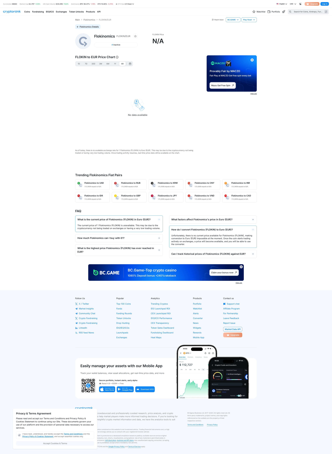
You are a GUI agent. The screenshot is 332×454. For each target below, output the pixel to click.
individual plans (110, 440)
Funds (119, 308)
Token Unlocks (123, 318)
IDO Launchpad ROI (160, 308)
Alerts (196, 313)
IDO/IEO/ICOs (122, 328)
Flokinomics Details (89, 26)
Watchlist (197, 308)
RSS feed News (86, 332)
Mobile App (198, 337)
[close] (252, 60)
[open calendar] (130, 64)
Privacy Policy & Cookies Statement (37, 436)
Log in (324, 4)
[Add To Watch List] (135, 36)
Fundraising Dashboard (162, 332)
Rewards (197, 332)
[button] (107, 389)
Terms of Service (134, 447)
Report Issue (229, 323)
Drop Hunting (122, 323)
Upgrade (314, 4)
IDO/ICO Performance (161, 318)
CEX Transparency (160, 323)
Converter (198, 318)
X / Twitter (84, 303)
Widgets (197, 328)
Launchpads (122, 332)
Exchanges (121, 337)
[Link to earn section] (283, 11)
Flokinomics (89, 19)
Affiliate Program (231, 308)
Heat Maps (156, 337)
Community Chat (87, 313)
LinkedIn (83, 328)
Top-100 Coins (123, 303)
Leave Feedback (231, 318)
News (195, 323)
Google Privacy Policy (116, 447)
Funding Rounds (124, 313)
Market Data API (233, 329)
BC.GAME (231, 20)
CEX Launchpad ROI (161, 313)
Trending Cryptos (159, 303)
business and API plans (125, 440)
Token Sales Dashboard (162, 328)
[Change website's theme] (300, 3)
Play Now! (247, 20)
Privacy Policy (212, 425)
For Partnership (230, 313)
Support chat (233, 303)
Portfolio (197, 303)
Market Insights (86, 308)
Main (77, 19)
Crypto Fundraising (88, 318)
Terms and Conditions (195, 425)
